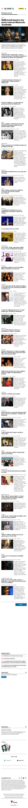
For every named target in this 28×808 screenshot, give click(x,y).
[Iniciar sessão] (25, 9)
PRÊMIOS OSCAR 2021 (5, 494)
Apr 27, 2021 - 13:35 (19, 175)
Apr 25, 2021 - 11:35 (12, 313)
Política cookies (21, 794)
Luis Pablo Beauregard (5, 44)
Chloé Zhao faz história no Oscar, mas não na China (13, 172)
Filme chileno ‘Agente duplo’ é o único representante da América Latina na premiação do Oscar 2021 (12, 498)
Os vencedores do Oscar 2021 (10, 229)
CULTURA (3, 514)
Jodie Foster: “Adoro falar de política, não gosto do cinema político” (13, 517)
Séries (2, 122)
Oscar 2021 (3, 170)
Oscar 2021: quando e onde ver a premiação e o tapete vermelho (10, 330)
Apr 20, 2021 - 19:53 (16, 417)
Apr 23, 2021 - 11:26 (11, 376)
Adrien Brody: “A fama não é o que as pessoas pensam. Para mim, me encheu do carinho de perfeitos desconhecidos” (14, 56)
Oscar (2, 188)
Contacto (5, 794)
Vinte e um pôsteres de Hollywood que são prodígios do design (13, 146)
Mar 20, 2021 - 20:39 (21, 474)
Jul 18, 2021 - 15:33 (14, 85)
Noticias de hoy (20, 797)
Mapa (14, 795)
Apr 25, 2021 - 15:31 (8, 271)
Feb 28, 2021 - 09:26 (16, 559)
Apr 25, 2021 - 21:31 (12, 231)
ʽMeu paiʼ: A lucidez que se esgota (10, 394)
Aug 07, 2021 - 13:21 (15, 59)
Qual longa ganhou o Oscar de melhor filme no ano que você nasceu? (12, 268)
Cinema (2, 450)
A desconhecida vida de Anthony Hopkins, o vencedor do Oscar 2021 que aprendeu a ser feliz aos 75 (13, 287)
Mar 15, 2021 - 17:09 (14, 501)
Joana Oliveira (4, 436)
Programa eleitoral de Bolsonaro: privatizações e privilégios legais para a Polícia (13, 666)
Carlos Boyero (4, 456)
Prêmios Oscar (6, 13)
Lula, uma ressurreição (9, 658)
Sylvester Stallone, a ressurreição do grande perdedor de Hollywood (12, 103)
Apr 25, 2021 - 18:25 (17, 251)
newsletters (4, 672)
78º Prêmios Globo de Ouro (6, 578)
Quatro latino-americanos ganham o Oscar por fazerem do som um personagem (12, 192)
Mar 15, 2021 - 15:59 (16, 519)
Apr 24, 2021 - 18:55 (12, 333)
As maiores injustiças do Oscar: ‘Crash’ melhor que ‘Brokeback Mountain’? (13, 311)
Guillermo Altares (4, 474)
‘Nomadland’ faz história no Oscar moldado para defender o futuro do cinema (11, 212)
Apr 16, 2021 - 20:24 (14, 456)
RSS (14, 797)
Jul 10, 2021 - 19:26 (11, 106)
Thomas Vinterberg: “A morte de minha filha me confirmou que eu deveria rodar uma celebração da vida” (13, 353)
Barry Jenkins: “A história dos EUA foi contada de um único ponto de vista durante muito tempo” (12, 125)
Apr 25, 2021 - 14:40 (11, 291)
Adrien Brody (4, 53)
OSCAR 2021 (3, 392)
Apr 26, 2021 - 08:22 (18, 195)
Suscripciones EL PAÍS (19, 795)
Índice (16, 797)
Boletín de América (6, 730)
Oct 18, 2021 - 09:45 (19, 44)
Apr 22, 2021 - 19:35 (11, 396)
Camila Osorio (4, 195)
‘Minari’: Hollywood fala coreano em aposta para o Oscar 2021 (12, 535)
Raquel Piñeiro (4, 313)
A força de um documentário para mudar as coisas (13, 471)
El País (2, 231)
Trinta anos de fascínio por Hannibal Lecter (12, 556)
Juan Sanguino (4, 85)
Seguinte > (21, 604)
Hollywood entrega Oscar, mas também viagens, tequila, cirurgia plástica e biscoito (13, 373)
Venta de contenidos (10, 794)
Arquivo (3, 742)
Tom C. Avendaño (4, 59)
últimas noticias (5, 653)
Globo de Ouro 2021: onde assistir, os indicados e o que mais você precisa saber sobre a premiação (13, 581)
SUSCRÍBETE (21, 8)
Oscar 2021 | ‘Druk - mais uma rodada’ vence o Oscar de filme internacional (12, 248)
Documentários (4, 469)
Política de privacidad (8, 795)
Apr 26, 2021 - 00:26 (19, 215)
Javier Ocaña (3, 396)
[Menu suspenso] (2, 9)
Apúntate (4, 676)
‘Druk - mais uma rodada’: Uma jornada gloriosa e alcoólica (12, 453)
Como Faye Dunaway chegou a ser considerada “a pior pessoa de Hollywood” (11, 81)
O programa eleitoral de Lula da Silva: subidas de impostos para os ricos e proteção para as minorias (13, 662)
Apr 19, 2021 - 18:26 (15, 436)
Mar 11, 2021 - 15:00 (16, 538)
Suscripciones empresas (9, 797)
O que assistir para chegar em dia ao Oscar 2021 (12, 433)
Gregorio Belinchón (5, 356)
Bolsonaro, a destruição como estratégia (13, 655)
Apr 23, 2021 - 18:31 (16, 356)
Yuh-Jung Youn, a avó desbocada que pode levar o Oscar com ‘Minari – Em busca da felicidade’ (13, 414)
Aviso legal (16, 794)
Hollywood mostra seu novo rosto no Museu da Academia (13, 22)
